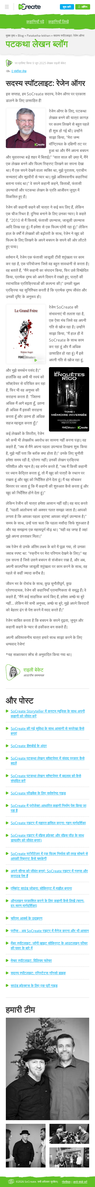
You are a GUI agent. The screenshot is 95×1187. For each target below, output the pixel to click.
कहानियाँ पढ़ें (35, 21)
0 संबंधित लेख (18, 71)
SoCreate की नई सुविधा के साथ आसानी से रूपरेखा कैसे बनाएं (47, 731)
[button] (47, 1069)
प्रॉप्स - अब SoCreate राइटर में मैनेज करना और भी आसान (50, 930)
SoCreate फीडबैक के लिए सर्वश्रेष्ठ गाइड (38, 793)
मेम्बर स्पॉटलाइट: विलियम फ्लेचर (31, 960)
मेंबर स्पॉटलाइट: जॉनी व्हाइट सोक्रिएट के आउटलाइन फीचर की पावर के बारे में (49, 945)
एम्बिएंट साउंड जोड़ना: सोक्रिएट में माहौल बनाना (41, 888)
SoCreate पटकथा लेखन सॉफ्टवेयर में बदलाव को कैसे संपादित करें (46, 778)
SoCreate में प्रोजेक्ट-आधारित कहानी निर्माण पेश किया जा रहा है (48, 808)
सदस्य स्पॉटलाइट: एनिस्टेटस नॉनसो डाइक (38, 972)
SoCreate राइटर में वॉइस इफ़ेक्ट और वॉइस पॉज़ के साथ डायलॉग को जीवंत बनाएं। (47, 838)
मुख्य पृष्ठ (11, 35)
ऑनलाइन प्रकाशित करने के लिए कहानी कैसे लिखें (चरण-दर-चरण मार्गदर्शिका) (48, 903)
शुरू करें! (67, 7)
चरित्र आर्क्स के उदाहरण (26, 918)
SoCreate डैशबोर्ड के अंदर (29, 745)
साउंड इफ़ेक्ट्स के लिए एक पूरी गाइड (34, 985)
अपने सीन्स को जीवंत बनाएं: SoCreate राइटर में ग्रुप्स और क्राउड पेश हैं (49, 873)
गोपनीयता (66, 1182)
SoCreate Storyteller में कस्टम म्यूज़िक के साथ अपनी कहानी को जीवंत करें (48, 713)
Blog (21, 35)
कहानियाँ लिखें (58, 21)
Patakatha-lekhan (39, 35)
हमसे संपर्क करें (80, 1182)
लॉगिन (84, 7)
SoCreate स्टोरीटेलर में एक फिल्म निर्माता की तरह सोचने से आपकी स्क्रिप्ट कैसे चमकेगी (49, 856)
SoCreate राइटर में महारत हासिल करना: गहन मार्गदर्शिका (48, 822)
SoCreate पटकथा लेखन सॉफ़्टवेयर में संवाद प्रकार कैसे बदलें (48, 760)
